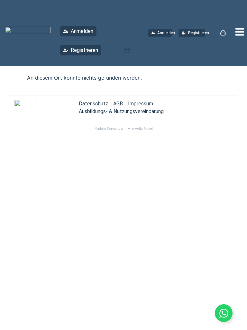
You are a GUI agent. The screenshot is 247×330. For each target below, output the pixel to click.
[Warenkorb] (223, 32)
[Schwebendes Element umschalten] (224, 313)
